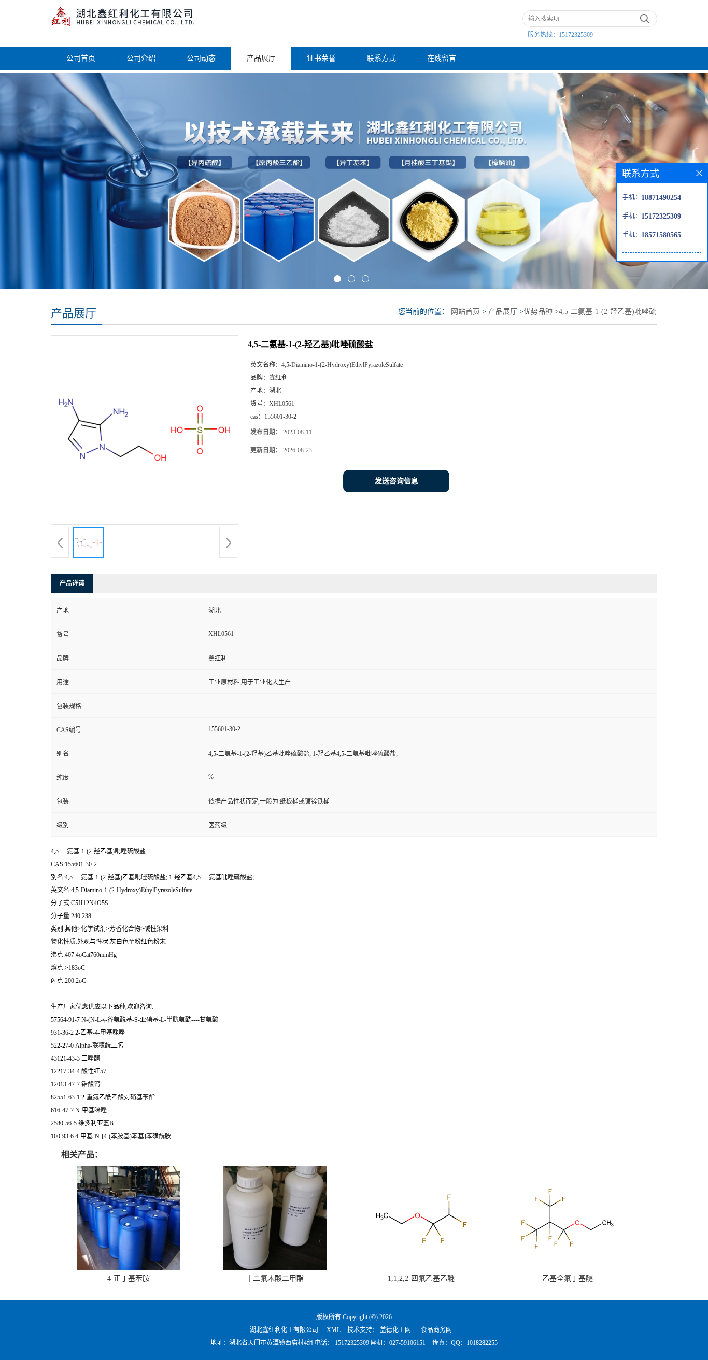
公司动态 (201, 58)
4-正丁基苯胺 (128, 1278)
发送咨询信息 (396, 481)
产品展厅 (261, 58)
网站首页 (465, 312)
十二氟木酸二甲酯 (275, 1278)
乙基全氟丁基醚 (567, 1278)
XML (334, 1330)
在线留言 (441, 58)
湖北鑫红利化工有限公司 (284, 1330)
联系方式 (381, 58)
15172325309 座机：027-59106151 (379, 1343)
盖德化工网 (395, 1330)
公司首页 (80, 58)
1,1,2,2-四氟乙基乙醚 (421, 1278)
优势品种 (538, 312)
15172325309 (576, 34)
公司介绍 (140, 58)
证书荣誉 (321, 58)
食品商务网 (436, 1330)
